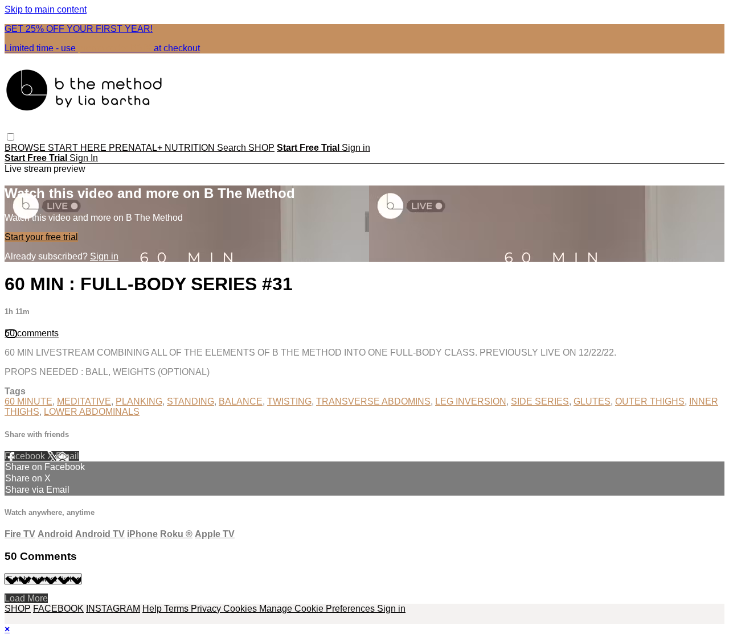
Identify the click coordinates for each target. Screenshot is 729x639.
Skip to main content (46, 9)
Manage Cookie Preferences (318, 608)
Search (232, 147)
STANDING (190, 401)
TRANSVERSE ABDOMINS (373, 401)
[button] (10, 137)
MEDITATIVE (84, 401)
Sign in (356, 147)
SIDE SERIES (540, 401)
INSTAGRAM (113, 608)
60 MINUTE (28, 401)
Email (67, 456)
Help (153, 608)
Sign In (83, 158)
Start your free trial (41, 237)
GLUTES (592, 401)
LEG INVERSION (470, 401)
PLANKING (139, 401)
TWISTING (289, 401)
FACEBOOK (58, 608)
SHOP (261, 147)
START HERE (78, 147)
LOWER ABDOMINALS (92, 412)
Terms (177, 608)
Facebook (26, 456)
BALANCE (241, 401)
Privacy (207, 608)
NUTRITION (191, 147)
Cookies (241, 608)
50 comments (32, 333)
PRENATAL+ (137, 147)
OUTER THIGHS (650, 401)
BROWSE (26, 147)
